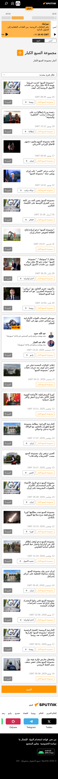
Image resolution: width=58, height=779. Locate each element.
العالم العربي (51, 713)
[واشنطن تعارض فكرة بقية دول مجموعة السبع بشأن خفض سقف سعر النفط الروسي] (12, 664)
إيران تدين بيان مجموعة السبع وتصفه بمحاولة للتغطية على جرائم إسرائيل (39, 574)
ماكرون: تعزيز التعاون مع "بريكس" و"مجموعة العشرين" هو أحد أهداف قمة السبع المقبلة (38, 291)
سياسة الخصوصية (48, 743)
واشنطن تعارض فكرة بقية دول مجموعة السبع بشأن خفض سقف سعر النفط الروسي (39, 662)
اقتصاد (25, 713)
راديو (32, 355)
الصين (31, 473)
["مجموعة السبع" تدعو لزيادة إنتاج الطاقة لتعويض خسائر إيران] (12, 235)
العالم (31, 220)
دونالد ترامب (29, 190)
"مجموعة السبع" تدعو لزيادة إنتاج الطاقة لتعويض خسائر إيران (39, 231)
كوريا (32, 531)
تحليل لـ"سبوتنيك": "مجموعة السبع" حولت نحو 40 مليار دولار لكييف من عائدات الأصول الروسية (39, 262)
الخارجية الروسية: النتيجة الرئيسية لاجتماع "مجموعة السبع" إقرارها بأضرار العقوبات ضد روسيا (39, 632)
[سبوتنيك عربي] (50, 4)
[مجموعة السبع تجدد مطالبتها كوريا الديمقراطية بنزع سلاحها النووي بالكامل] (12, 517)
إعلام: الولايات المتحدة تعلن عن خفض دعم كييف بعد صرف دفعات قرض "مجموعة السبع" (39, 368)
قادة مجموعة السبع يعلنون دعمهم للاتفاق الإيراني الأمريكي (39, 142)
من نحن (52, 739)
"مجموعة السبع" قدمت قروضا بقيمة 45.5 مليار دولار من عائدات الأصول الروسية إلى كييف (39, 85)
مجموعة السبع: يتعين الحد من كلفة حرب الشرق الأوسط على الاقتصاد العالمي (38, 203)
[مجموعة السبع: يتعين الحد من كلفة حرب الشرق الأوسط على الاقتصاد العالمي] (12, 205)
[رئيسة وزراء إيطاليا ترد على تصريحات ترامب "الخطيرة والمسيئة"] (12, 117)
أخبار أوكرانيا (29, 278)
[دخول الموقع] (12, 3)
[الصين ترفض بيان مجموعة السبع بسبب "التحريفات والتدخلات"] (12, 458)
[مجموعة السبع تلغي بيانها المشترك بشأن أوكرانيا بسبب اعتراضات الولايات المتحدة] (12, 605)
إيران (32, 161)
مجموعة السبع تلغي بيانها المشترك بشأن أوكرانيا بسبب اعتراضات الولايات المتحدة (38, 603)
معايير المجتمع (32, 743)
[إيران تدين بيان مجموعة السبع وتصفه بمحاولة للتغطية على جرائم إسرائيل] (12, 576)
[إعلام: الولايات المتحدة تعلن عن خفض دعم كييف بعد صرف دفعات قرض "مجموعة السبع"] (12, 370)
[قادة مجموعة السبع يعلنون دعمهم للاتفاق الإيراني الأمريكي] (12, 146)
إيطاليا (31, 131)
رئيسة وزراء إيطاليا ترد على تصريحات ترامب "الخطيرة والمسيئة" (42, 115)
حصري (17, 713)
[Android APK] (45, 752)
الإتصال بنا (23, 739)
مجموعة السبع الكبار (40, 53)
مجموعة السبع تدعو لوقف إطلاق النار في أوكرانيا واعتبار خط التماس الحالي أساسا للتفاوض (38, 544)
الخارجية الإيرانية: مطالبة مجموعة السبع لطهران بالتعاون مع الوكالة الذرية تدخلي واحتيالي (39, 426)
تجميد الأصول (28, 561)
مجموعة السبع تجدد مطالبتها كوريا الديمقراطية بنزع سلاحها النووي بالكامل (39, 515)
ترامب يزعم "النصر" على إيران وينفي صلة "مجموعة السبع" (40, 172)
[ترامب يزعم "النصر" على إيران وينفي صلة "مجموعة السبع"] (12, 176)
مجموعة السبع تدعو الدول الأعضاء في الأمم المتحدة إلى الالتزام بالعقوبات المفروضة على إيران (39, 485)
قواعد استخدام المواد (38, 739)
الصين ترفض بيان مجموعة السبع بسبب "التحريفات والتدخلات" (39, 454)
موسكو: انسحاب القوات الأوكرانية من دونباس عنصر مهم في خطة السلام (39, 321)
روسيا (31, 102)
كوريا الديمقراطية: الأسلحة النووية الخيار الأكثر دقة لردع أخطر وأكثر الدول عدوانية (39, 397)
